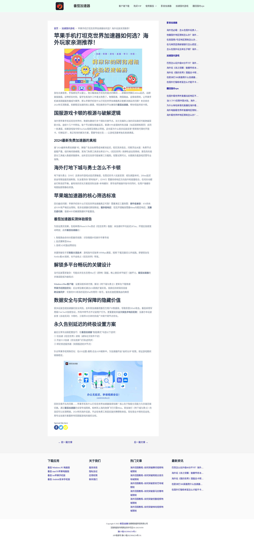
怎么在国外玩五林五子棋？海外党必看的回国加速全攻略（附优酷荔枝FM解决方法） (182, 49)
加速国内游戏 (182, 6)
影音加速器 (166, 6)
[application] (155, 6)
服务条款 (93, 467)
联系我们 (93, 479)
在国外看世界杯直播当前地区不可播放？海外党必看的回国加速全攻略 (182, 96)
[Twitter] (61, 427)
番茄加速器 (82, 6)
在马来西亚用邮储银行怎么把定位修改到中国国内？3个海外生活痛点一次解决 (182, 44)
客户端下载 (124, 6)
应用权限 (93, 475)
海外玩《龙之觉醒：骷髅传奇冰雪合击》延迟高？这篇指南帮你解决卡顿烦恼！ (182, 68)
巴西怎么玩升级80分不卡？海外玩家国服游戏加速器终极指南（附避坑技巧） (182, 63)
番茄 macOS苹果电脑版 (58, 471)
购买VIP (137, 6)
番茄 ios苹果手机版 (56, 475)
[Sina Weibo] (65, 427)
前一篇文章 (65, 442)
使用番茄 (150, 6)
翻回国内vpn (198, 6)
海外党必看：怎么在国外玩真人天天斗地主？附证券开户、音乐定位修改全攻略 (182, 30)
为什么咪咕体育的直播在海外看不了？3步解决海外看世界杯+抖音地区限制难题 (182, 105)
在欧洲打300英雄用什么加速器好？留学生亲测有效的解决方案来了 (182, 77)
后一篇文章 (141, 442)
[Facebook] (56, 427)
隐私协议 (93, 471)
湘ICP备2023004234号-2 (127, 532)
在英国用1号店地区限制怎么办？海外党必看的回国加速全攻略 (182, 40)
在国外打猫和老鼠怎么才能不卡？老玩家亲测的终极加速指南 (182, 82)
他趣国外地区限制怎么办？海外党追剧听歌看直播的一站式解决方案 (182, 35)
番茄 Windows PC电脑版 (59, 467)
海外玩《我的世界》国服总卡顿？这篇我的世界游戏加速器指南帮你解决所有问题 (182, 72)
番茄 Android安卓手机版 (59, 479)
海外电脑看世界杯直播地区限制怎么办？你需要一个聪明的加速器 (182, 110)
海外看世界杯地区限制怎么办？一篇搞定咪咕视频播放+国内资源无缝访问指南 (182, 115)
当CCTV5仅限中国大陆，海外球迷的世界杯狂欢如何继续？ (182, 101)
